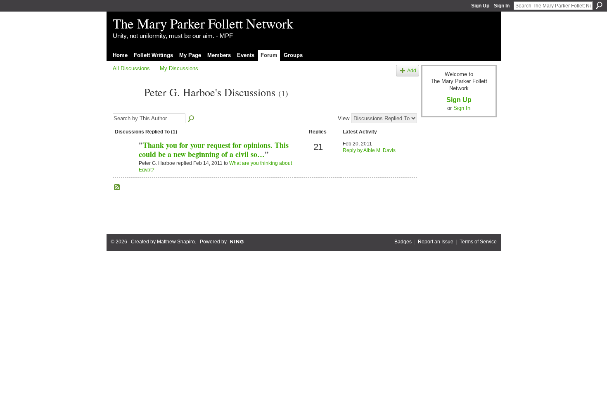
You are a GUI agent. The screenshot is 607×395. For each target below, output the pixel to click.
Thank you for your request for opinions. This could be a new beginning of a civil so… (214, 149)
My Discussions (179, 68)
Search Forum (191, 119)
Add (411, 70)
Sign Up (480, 6)
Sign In (502, 6)
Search (599, 5)
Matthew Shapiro (176, 242)
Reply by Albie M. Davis (369, 150)
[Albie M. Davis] (125, 159)
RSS (117, 187)
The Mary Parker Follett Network (203, 23)
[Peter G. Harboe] (126, 107)
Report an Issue (435, 242)
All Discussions (131, 68)
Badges (403, 242)
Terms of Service (478, 242)
